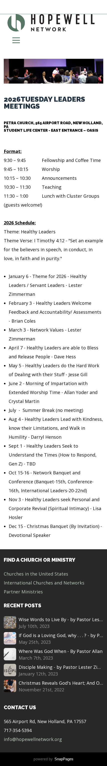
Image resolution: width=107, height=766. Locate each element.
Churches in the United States (36, 574)
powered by (53, 759)
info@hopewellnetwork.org (33, 739)
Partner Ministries (23, 592)
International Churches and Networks (44, 583)
